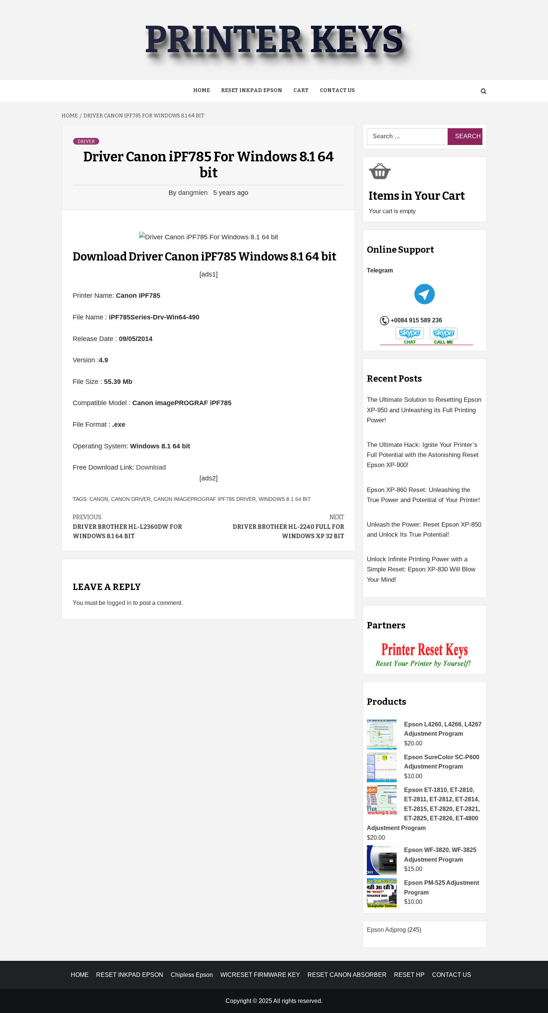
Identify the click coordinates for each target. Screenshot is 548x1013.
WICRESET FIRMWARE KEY (260, 975)
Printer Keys (274, 39)
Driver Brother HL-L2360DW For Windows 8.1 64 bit (127, 527)
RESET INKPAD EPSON (251, 90)
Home (201, 90)
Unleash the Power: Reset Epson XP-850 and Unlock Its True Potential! (424, 529)
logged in (119, 603)
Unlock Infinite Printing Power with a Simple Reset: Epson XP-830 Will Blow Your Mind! (421, 569)
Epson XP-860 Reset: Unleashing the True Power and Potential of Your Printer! (423, 495)
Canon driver (131, 499)
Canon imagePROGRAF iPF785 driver (205, 499)
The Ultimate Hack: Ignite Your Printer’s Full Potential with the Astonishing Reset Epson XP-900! (423, 454)
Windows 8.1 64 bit (285, 499)
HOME (80, 975)
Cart (301, 90)
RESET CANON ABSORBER (347, 975)
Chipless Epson (192, 975)
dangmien (194, 192)
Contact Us (337, 90)
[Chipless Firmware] (425, 655)
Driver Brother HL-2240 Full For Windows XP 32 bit (288, 527)
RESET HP (409, 975)
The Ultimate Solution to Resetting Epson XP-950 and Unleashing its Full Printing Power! (424, 409)
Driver (86, 141)
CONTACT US (451, 975)
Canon (98, 499)
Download (151, 467)
